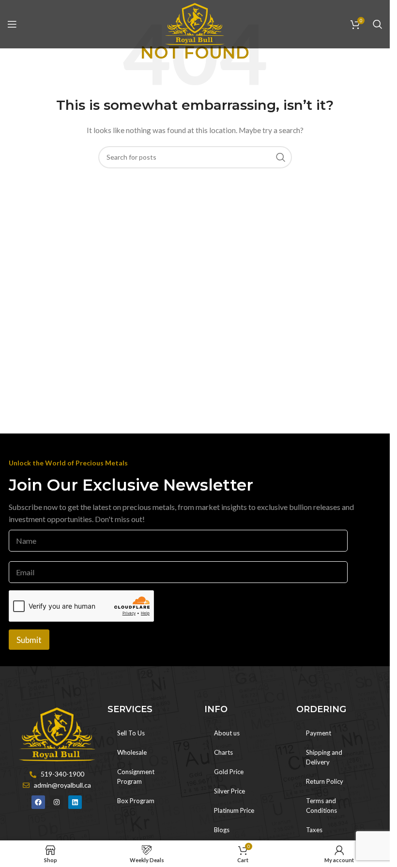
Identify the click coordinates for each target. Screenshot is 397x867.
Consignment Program (135, 776)
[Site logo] (195, 23)
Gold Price (229, 772)
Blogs (221, 830)
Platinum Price (234, 810)
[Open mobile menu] (12, 24)
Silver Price (229, 791)
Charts (223, 752)
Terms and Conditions (321, 805)
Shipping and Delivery (324, 757)
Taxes (314, 830)
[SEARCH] (281, 157)
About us (227, 733)
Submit (29, 640)
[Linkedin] (75, 802)
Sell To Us (131, 733)
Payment (318, 733)
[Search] (377, 24)
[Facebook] (38, 802)
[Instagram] (56, 802)
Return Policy (324, 781)
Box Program (135, 801)
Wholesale (132, 752)
